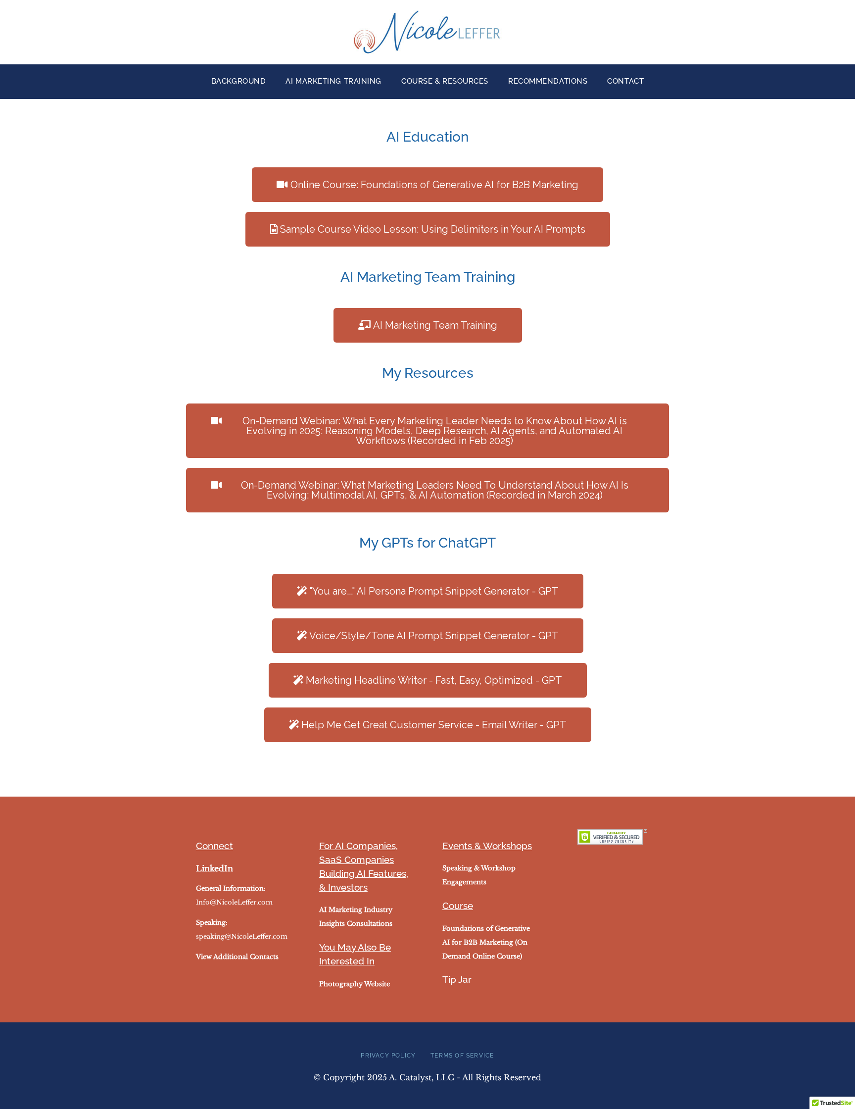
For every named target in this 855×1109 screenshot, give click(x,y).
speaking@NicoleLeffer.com (241, 936)
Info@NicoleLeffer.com (234, 902)
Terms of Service (462, 1055)
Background (238, 81)
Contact (625, 81)
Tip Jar (457, 979)
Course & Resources (444, 81)
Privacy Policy (388, 1055)
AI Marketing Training (333, 81)
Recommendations (547, 81)
